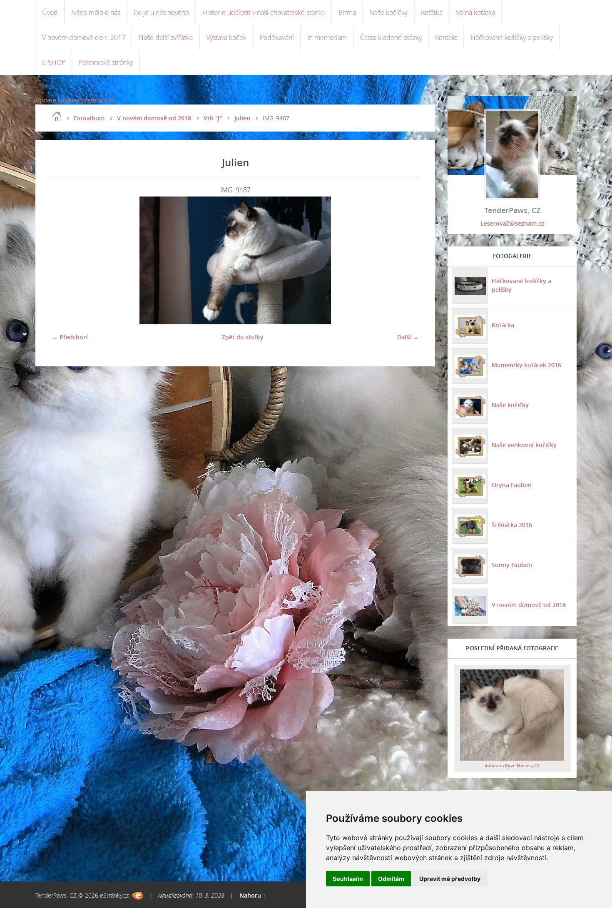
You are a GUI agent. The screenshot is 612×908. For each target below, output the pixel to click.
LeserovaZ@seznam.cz (512, 223)
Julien (242, 118)
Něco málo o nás (95, 12)
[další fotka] (405, 260)
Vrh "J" (213, 118)
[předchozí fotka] (65, 260)
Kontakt (446, 37)
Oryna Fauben (512, 485)
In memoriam (327, 37)
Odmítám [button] (391, 878)
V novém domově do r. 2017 (83, 37)
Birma (347, 12)
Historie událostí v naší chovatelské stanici (263, 12)
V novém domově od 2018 (154, 118)
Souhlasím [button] (348, 878)
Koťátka (432, 12)
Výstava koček (226, 37)
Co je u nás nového (161, 12)
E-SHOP (53, 62)
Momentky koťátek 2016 (526, 365)
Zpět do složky (243, 337)
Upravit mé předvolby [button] (449, 878)
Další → (407, 337)
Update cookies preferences (75, 100)
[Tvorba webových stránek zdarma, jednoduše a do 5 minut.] (137, 896)
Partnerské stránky (106, 62)
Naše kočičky (388, 12)
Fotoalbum (89, 118)
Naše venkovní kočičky (524, 445)
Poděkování (277, 37)
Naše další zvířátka (166, 37)
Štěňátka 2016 (512, 525)
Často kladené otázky (391, 37)
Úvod (50, 12)
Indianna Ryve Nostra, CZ (512, 765)
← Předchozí (70, 337)
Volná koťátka (475, 12)
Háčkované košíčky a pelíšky (511, 37)
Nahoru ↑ (252, 895)
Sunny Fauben (512, 565)
